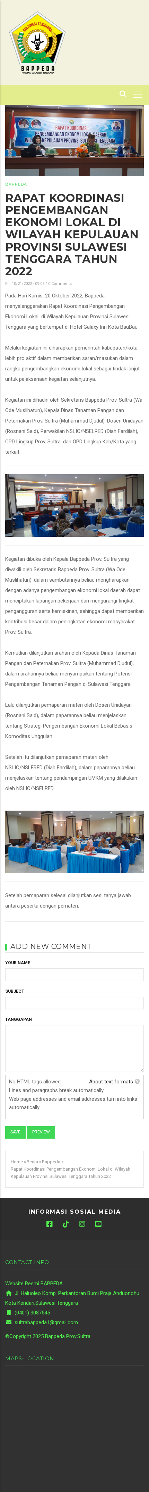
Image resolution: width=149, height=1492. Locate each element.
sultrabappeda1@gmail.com (45, 1322)
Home (17, 1161)
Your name (17, 962)
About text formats (111, 1082)
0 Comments (60, 283)
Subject (14, 991)
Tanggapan (18, 1019)
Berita (32, 1161)
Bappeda (16, 184)
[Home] (37, 42)
